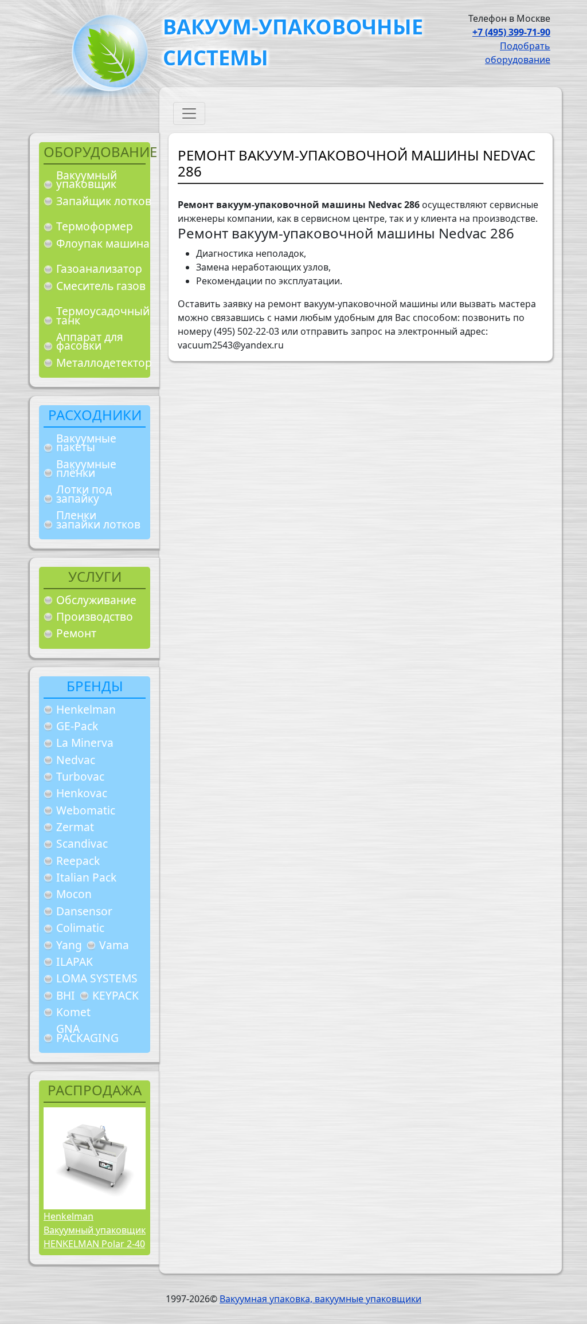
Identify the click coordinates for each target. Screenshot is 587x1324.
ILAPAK (74, 961)
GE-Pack (77, 726)
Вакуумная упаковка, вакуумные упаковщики (320, 1298)
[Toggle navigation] (189, 113)
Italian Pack (86, 877)
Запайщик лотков (103, 201)
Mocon (74, 894)
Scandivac (82, 843)
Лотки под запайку (84, 493)
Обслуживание (96, 600)
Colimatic (80, 928)
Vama (114, 945)
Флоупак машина (103, 243)
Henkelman (86, 709)
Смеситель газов (101, 286)
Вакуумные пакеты (86, 442)
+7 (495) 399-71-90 (511, 32)
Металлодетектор (104, 363)
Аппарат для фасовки (89, 341)
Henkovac (81, 793)
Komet (73, 1012)
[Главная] (105, 56)
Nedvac (75, 760)
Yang (69, 945)
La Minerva (85, 743)
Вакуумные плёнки (86, 468)
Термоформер (94, 226)
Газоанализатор (99, 269)
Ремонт (76, 633)
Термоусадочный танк (103, 315)
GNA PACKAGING (87, 1033)
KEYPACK (115, 995)
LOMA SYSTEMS (97, 978)
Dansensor (84, 911)
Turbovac (80, 776)
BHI (65, 995)
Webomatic (85, 810)
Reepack (78, 861)
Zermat (75, 827)
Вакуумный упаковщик (86, 179)
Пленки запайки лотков (98, 519)
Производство (94, 616)
